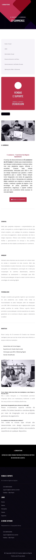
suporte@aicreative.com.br (11, 490)
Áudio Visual (8, 44)
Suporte (3, 516)
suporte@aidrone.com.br (10, 535)
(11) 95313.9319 (18, 103)
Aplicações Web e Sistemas (12, 69)
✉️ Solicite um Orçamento (18, 199)
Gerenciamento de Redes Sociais (14, 64)
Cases (3, 512)
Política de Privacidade (18, 556)
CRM (6, 49)
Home (3, 502)
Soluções (4, 509)
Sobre (3, 505)
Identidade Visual (9, 54)
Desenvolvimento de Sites (12, 59)
